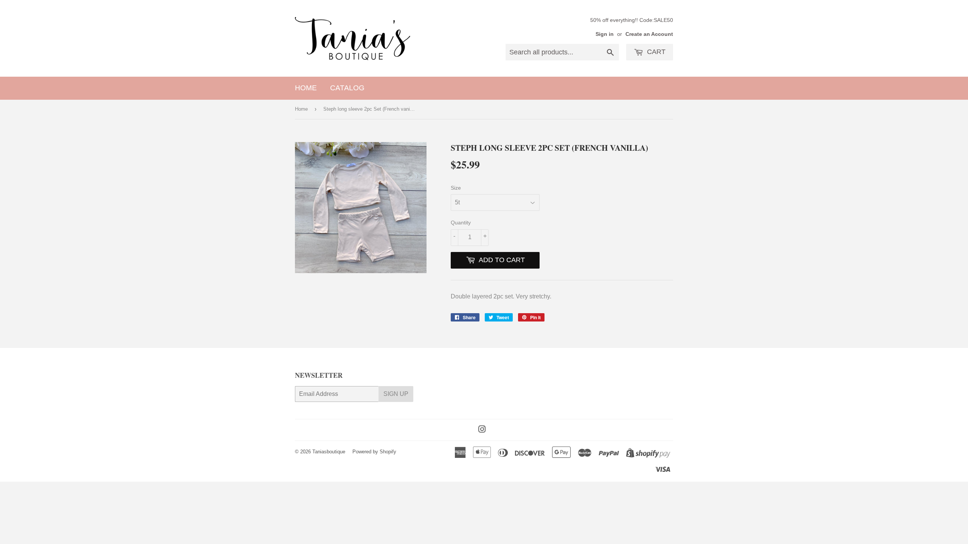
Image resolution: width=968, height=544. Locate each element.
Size (456, 188)
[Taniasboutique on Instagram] (482, 430)
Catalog (347, 88)
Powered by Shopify (374, 451)
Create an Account (649, 34)
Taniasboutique (328, 451)
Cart (655, 52)
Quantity (461, 222)
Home (306, 88)
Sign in (605, 34)
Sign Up (395, 394)
